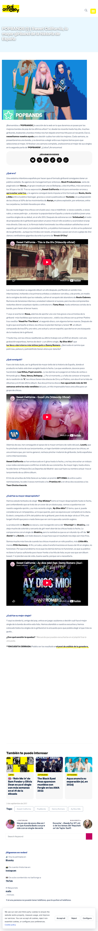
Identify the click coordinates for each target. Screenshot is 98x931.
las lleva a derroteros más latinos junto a (33, 345)
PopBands (41, 809)
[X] (39, 160)
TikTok (9, 881)
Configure (87, 918)
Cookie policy (10, 925)
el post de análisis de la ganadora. (72, 646)
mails (8, 891)
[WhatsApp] (66, 160)
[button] (93, 11)
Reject (74, 918)
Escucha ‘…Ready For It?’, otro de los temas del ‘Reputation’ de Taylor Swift (67, 825)
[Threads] (59, 160)
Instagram (11, 870)
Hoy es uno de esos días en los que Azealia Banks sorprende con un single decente (31, 825)
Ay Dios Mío (76, 809)
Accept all (61, 918)
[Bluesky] (32, 160)
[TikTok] (52, 160)
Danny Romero (58, 809)
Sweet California (24, 809)
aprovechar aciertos (16, 193)
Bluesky (10, 860)
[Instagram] (46, 160)
